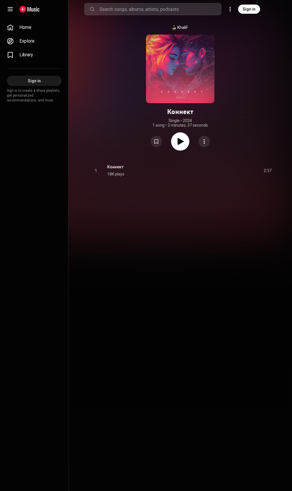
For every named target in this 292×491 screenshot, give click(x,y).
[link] (34, 27)
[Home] (29, 9)
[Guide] (10, 9)
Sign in (249, 9)
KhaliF (182, 27)
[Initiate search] (92, 9)
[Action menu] (204, 141)
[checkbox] (267, 170)
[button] (156, 141)
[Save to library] (156, 141)
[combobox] (160, 9)
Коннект (115, 167)
